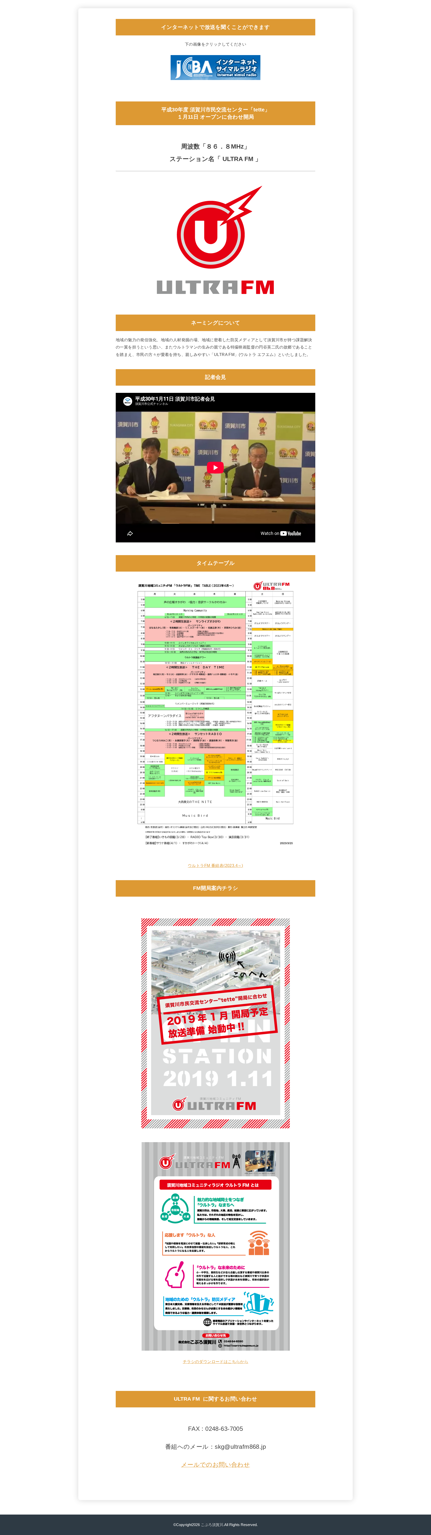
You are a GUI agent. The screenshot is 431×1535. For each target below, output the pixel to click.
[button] (215, 1465)
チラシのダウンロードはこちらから (215, 1361)
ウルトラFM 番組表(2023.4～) (215, 865)
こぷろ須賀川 (212, 1525)
